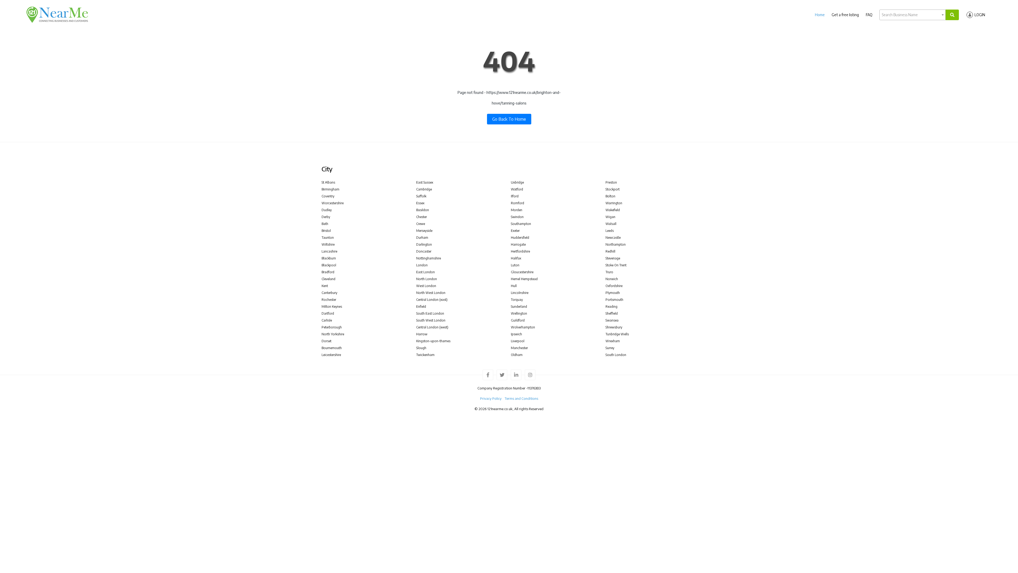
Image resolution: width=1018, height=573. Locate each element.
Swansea (611, 320)
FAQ (869, 14)
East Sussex (424, 182)
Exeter (515, 231)
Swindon (517, 217)
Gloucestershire (522, 272)
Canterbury (329, 293)
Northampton (615, 244)
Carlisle (327, 320)
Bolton (610, 196)
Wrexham (612, 341)
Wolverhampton (523, 327)
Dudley (327, 210)
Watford (517, 189)
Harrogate (518, 244)
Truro (609, 272)
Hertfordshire (520, 251)
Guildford (518, 320)
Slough (421, 348)
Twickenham (425, 355)
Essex (420, 203)
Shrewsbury (613, 327)
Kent (325, 286)
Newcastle (613, 238)
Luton (515, 265)
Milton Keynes (332, 307)
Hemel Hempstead (524, 279)
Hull (514, 286)
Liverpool (517, 341)
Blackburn (329, 258)
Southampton (521, 224)
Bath (325, 224)
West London (426, 286)
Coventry (328, 196)
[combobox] (912, 15)
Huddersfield (520, 238)
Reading (611, 307)
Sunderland (519, 307)
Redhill (610, 251)
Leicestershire (331, 355)
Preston (611, 182)
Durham (422, 238)
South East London (430, 313)
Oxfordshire (613, 286)
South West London (430, 320)
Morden (516, 210)
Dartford (328, 313)
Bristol (326, 231)
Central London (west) (432, 327)
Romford (517, 203)
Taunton (328, 238)
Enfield (421, 307)
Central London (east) (431, 300)
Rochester (329, 300)
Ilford (515, 196)
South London (615, 355)
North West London (430, 293)
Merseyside (424, 231)
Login (980, 14)
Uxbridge (517, 182)
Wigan (610, 217)
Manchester (519, 348)
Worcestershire (333, 203)
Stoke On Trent (615, 265)
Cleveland (328, 279)
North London (426, 279)
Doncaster (423, 251)
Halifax (516, 258)
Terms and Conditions (521, 398)
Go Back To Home (509, 119)
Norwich (611, 279)
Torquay (517, 300)
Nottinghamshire (428, 258)
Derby (326, 217)
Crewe (420, 224)
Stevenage (612, 258)
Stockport (612, 189)
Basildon (422, 210)
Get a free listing (845, 14)
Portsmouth (614, 300)
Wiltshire (328, 244)
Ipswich (516, 334)
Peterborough (332, 327)
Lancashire (329, 251)
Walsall (610, 224)
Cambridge (424, 189)
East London (425, 272)
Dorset (326, 341)
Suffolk (421, 196)
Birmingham (330, 189)
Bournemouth (332, 348)
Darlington (424, 244)
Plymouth (612, 293)
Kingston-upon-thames (433, 341)
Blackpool (329, 265)
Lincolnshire (519, 293)
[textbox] (912, 15)
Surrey (609, 348)
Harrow (421, 334)
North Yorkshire (333, 334)
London (422, 265)
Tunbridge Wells (617, 334)
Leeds (609, 231)
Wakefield (612, 210)
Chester (421, 217)
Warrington (613, 203)
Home (820, 14)
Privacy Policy (491, 398)
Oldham (517, 355)
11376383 (534, 388)
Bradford (328, 272)
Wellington (519, 313)
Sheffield (611, 313)
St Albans (328, 182)
